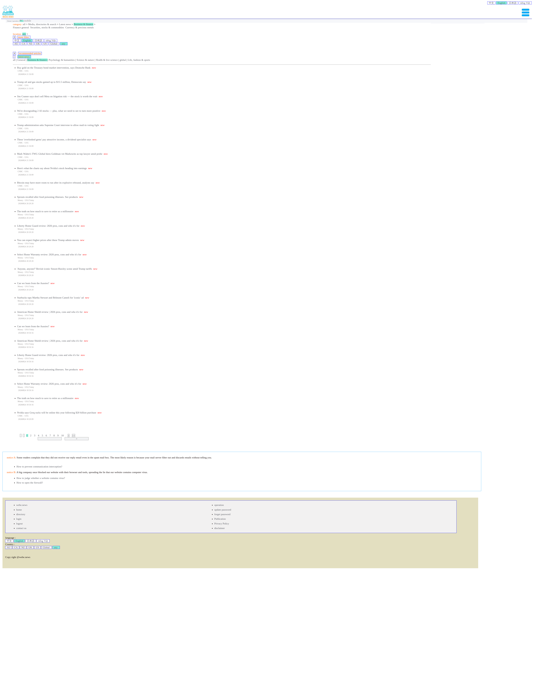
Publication (220, 518)
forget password (222, 514)
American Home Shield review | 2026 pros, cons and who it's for (50, 312)
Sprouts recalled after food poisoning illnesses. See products (47, 197)
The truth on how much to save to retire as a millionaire (45, 211)
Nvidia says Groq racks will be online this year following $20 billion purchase (56, 412)
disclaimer (219, 528)
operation (15, 21)
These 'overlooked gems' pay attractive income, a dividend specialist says (54, 139)
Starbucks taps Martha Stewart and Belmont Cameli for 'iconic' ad (50, 297)
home (10, 21)
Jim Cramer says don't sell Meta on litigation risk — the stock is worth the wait (57, 96)
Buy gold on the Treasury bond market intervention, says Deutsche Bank (53, 67)
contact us (21, 528)
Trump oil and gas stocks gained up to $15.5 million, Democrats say (51, 82)
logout (19, 523)
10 (62, 435)
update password (222, 509)
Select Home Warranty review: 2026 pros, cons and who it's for (49, 254)
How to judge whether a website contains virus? (41, 478)
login (18, 518)
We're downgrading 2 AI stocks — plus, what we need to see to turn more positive (58, 110)
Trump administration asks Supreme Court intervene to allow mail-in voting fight (58, 125)
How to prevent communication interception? (39, 466)
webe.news (21, 505)
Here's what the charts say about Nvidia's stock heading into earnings (52, 168)
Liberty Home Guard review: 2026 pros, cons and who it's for (48, 225)
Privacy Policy (221, 523)
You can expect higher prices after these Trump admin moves (48, 240)
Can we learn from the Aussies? (33, 283)
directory (20, 514)
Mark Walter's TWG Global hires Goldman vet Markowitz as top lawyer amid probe (59, 153)
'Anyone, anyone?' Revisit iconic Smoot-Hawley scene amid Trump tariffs (54, 268)
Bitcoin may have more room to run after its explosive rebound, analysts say (55, 182)
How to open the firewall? (30, 482)
